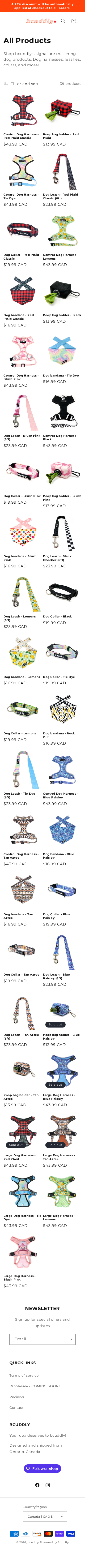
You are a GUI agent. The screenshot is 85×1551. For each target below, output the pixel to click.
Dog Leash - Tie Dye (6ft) (19, 795)
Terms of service (24, 1375)
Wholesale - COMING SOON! (34, 1386)
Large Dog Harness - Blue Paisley (59, 1097)
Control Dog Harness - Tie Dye (21, 196)
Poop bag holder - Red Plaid (61, 136)
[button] (9, 21)
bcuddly (34, 1542)
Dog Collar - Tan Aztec (21, 974)
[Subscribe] (70, 1339)
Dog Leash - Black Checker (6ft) (57, 558)
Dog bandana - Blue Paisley (58, 856)
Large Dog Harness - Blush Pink (20, 1277)
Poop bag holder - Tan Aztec (21, 1097)
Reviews (16, 1397)
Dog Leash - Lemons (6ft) (20, 618)
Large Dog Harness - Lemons (59, 1217)
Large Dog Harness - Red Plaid (20, 1157)
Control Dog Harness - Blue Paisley (60, 795)
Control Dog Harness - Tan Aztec (21, 856)
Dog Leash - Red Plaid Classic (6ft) (60, 196)
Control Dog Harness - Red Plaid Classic (21, 136)
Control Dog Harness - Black (60, 437)
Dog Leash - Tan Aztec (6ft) (21, 1036)
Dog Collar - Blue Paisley (56, 916)
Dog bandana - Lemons (22, 677)
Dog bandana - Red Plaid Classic (19, 317)
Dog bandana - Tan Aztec (18, 916)
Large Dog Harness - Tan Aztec (59, 1157)
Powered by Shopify (54, 1542)
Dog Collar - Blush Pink (22, 496)
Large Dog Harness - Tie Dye (23, 1217)
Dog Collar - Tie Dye (59, 677)
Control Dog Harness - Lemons (60, 256)
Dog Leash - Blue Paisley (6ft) (56, 976)
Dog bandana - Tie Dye (61, 375)
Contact (16, 1407)
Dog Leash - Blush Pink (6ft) (22, 437)
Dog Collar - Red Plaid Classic (21, 256)
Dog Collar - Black (57, 616)
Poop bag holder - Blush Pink (62, 497)
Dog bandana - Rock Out (59, 735)
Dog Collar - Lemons (20, 733)
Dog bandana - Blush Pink (20, 558)
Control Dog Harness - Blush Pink (21, 377)
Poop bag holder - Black (62, 315)
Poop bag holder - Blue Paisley (61, 1036)
